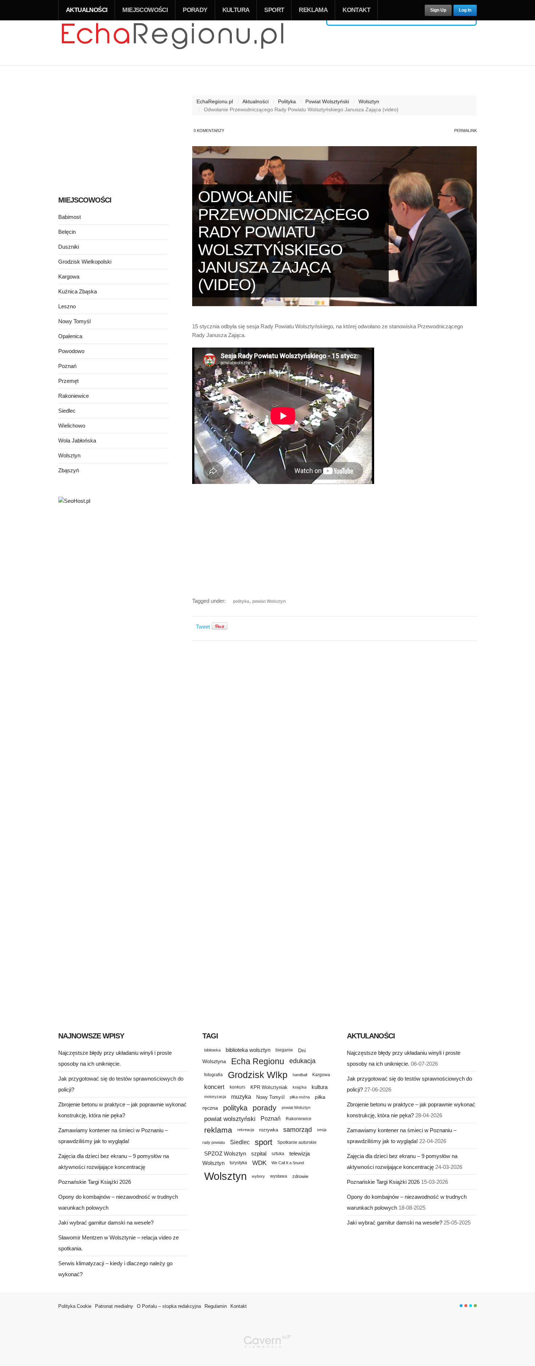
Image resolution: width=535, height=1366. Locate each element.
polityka (241, 601)
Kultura (236, 10)
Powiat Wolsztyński (327, 101)
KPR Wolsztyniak (269, 1087)
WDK (259, 1162)
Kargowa (68, 276)
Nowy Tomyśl (74, 321)
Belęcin (67, 232)
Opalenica (70, 336)
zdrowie (300, 1176)
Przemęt (68, 381)
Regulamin (216, 1306)
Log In (465, 10)
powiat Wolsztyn (269, 601)
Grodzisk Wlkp (258, 1075)
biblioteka (212, 1050)
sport (263, 1142)
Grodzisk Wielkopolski (84, 262)
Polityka (287, 101)
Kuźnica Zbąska (77, 291)
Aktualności (86, 10)
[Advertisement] (334, 546)
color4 (475, 1305)
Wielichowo (71, 425)
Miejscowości (145, 10)
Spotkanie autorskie (297, 1142)
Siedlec (67, 411)
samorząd (297, 1129)
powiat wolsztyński (229, 1118)
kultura (320, 1087)
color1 (461, 1305)
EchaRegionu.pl (215, 101)
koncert (214, 1086)
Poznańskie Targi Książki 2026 (94, 1182)
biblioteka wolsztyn (248, 1050)
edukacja (302, 1061)
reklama (218, 1130)
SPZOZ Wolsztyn (225, 1154)
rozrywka (268, 1130)
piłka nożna (300, 1097)
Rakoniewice (73, 396)
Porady (195, 10)
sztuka (278, 1153)
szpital (258, 1154)
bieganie (284, 1049)
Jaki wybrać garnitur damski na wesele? (106, 1222)
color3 (470, 1305)
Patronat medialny (114, 1306)
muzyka (241, 1097)
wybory (258, 1176)
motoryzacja (215, 1096)
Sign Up (438, 10)
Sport (274, 10)
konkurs (237, 1087)
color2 (465, 1305)
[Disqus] (334, 737)
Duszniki (68, 247)
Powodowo (71, 351)
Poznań (67, 366)
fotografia (213, 1074)
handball (300, 1075)
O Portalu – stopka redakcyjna (169, 1306)
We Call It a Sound (288, 1163)
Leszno (67, 306)
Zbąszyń (68, 470)
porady (265, 1107)
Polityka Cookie (74, 1306)
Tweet (203, 627)
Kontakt (356, 10)
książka (299, 1087)
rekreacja (245, 1129)
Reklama (313, 10)
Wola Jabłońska (77, 440)
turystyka (238, 1162)
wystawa (278, 1176)
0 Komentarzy (209, 130)
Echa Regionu (257, 1061)
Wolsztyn (368, 101)
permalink (465, 130)
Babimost (69, 217)
